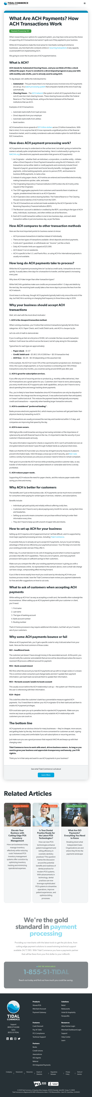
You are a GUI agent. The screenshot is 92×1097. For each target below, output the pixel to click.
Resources (29, 1072)
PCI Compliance (39, 1033)
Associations (37, 1054)
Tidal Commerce (57, 537)
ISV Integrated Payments (41, 1065)
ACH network (37, 93)
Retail (63, 1005)
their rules (73, 454)
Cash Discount (38, 1026)
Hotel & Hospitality (68, 1012)
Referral (35, 1061)
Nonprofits (65, 1016)
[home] (16, 3)
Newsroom (19, 1072)
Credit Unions (38, 1051)
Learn (63, 1040)
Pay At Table (37, 1030)
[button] (84, 3)
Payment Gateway (39, 1012)
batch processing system (35, 87)
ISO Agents (37, 1058)
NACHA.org (14, 154)
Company (9, 1072)
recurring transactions (58, 48)
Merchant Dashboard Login (71, 1030)
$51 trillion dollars (45, 127)
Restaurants (65, 1009)
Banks (35, 1047)
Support (64, 1033)
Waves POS (37, 1005)
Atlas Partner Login (68, 1026)
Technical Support (39, 1037)
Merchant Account (39, 1009)
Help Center (65, 1037)
